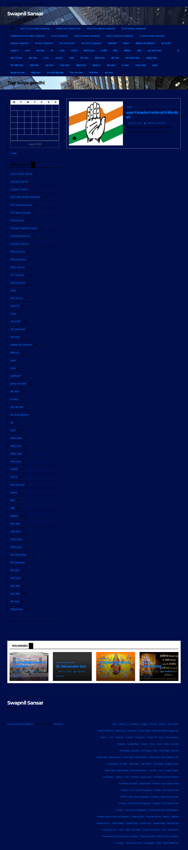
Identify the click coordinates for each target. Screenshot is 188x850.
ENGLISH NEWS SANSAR (101, 28)
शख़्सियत (127, 50)
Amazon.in (132, 731)
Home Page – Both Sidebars (135, 757)
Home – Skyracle (171, 744)
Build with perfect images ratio (165, 731)
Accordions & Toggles (138, 724)
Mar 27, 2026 (108, 672)
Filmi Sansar (59, 36)
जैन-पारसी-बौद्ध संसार (55, 72)
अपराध (27, 50)
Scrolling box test (109, 830)
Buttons (104, 737)
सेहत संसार (111, 65)
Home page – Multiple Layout (166, 764)
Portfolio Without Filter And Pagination (113, 817)
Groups (144, 744)
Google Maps (133, 744)
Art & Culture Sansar (35, 28)
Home (114, 724)
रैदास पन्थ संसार (76, 72)
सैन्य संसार (84, 58)
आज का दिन (166, 43)
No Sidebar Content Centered (166, 777)
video (59, 58)
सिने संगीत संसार (17, 65)
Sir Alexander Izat (71, 666)
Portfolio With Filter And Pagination (163, 810)
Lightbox (119, 777)
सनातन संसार (140, 65)
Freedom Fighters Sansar (28, 36)
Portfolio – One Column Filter (166, 790)
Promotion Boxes (153, 817)
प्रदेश (62, 50)
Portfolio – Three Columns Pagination (135, 803)
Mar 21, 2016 (135, 123)
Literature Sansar (151, 36)
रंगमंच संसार (64, 65)
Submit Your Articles (151, 830)
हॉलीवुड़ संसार (151, 58)
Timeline (120, 843)
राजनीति (104, 50)
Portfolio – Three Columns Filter (164, 797)
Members (135, 777)
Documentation (172, 737)
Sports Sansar (91, 43)
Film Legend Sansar (87, 36)
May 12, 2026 (21, 672)
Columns (129, 737)
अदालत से (14, 50)
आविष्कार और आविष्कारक (145, 43)
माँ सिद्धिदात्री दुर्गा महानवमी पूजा (114, 664)
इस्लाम (154, 65)
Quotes (166, 817)
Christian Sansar (19, 181)
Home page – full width (117, 764)
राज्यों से (74, 50)
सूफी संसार (109, 72)
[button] (178, 50)
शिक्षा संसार (33, 58)
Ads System (173, 724)
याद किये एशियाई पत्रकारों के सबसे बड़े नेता (28, 664)
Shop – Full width (133, 830)
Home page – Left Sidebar (140, 764)
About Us (123, 724)
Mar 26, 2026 (151, 672)
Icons (161, 770)
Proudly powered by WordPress (21, 724)
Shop (121, 830)
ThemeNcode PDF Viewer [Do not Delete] (120, 836)
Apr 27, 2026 (64, 672)
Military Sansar (18, 259)
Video (158, 843)
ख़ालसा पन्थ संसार (18, 72)
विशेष (139, 50)
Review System (103, 823)
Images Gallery (172, 770)
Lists (127, 777)
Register (174, 817)
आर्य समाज (49, 65)
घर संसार (125, 65)
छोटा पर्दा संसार (16, 58)
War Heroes (16, 298)
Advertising (120, 731)
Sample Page (131, 823)
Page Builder (144, 783)
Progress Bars (138, 817)
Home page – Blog (149, 750)
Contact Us (140, 737)
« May (13, 153)
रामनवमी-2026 (151, 666)
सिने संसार (115, 58)
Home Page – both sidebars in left (164, 757)
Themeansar (58, 724)
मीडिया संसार (100, 58)
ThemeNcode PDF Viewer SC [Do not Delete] (159, 836)
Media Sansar (19, 43)
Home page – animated (129, 750)
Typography (149, 843)
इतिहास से (96, 65)
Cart (111, 737)
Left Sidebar (108, 777)
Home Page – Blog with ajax (109, 757)
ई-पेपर (46, 58)
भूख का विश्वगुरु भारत (170, 843)
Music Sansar (44, 43)
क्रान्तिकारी (112, 43)
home (159, 744)
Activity (162, 724)
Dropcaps (122, 744)
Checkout (119, 737)
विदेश (116, 50)
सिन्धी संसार (93, 72)
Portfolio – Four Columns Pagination (136, 790)
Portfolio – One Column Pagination (134, 797)
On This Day (67, 43)
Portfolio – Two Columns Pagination (131, 810)
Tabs (164, 830)
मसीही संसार (36, 72)
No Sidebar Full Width (128, 783)
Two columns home (134, 843)
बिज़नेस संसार (89, 50)
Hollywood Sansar (119, 36)
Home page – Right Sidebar (116, 770)
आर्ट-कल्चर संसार (155, 50)
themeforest (173, 830)
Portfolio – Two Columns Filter (165, 803)
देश (52, 50)
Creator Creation (68, 28)
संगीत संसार (34, 65)
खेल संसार (41, 50)
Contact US (152, 737)
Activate (153, 724)
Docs (161, 737)
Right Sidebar (118, 823)
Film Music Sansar (134, 28)
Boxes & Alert (145, 731)
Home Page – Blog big (168, 750)
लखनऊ (126, 43)
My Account (146, 777)
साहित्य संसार (81, 65)
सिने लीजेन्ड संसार (133, 58)
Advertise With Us (106, 731)
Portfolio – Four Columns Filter (165, 783)
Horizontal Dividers (139, 770)
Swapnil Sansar (25, 14)
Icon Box (152, 770)
